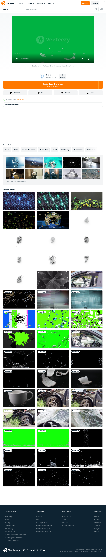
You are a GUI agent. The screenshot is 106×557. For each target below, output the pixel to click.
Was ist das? (20, 100)
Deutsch (95, 526)
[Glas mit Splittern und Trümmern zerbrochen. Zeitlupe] (19, 477)
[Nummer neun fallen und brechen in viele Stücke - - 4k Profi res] (53, 240)
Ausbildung (9, 529)
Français (95, 529)
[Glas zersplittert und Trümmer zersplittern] (19, 458)
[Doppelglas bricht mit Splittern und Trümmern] (86, 359)
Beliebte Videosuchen (43, 532)
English (95, 516)
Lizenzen (39, 516)
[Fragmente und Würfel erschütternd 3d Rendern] (19, 220)
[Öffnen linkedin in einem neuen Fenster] (31, 550)
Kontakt (64, 519)
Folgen (62, 77)
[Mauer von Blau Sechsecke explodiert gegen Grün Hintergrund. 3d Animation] (53, 319)
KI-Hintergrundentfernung (14, 538)
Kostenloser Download (52, 85)
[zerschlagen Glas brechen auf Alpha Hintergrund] (53, 280)
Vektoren (10, 3)
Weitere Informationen (12, 105)
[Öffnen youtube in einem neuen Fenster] (44, 550)
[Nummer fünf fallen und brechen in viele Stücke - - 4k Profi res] (19, 260)
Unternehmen (9, 526)
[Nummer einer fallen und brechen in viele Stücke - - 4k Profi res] (53, 260)
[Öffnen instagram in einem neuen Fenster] (27, 550)
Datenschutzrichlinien (80, 551)
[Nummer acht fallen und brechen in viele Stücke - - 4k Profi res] (19, 240)
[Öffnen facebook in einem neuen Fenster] (24, 550)
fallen (7, 150)
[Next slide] (98, 149)
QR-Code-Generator (11, 541)
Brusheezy (8, 516)
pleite (16, 150)
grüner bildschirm (28, 150)
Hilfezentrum (66, 516)
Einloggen (93, 3)
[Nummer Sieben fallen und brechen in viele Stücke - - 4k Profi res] (86, 260)
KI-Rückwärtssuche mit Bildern (15, 535)
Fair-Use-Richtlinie (93, 551)
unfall (54, 150)
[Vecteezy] (3, 3)
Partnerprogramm (42, 522)
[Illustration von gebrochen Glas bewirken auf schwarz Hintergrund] (19, 299)
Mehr (50, 3)
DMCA (38, 519)
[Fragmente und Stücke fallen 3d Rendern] (86, 201)
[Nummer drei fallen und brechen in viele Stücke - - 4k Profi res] (86, 240)
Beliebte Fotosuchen (43, 529)
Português (96, 522)
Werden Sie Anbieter (68, 526)
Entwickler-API (10, 532)
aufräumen (91, 150)
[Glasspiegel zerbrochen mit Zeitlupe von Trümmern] (53, 359)
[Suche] (94, 9)
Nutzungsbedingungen (64, 551)
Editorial (40, 3)
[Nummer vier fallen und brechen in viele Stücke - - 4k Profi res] (86, 220)
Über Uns (64, 522)
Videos (30, 3)
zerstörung (65, 150)
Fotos (21, 3)
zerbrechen (44, 150)
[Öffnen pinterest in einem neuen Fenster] (34, 550)
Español (95, 519)
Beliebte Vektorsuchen (44, 526)
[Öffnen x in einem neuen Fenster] (41, 550)
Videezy (7, 522)
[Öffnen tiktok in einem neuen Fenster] (37, 550)
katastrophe (78, 150)
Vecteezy (8, 519)
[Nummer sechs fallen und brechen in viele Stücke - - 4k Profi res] (19, 280)
